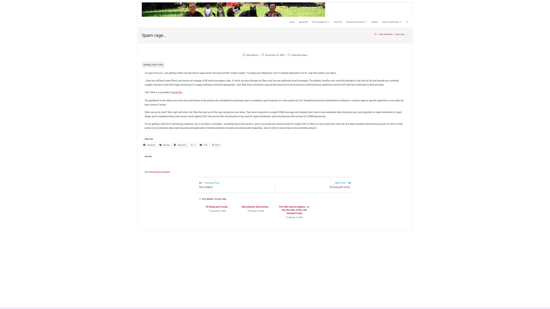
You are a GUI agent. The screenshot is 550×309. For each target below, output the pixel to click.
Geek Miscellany (299, 55)
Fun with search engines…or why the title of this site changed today (294, 210)
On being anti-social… (217, 206)
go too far (177, 92)
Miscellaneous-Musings (160, 172)
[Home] (375, 34)
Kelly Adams (252, 55)
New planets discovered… (256, 206)
